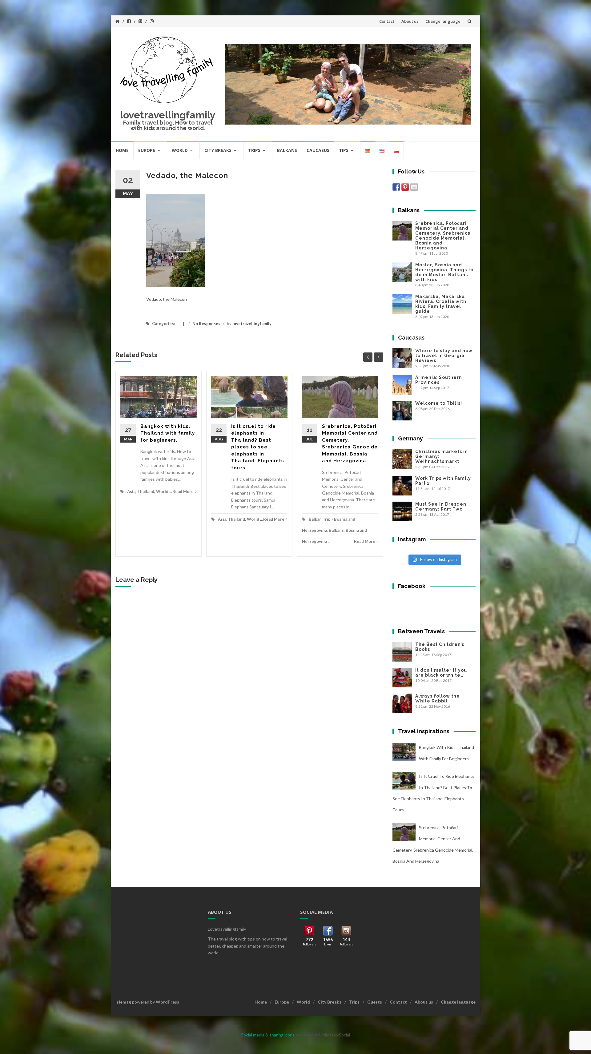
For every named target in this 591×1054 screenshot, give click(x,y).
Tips (343, 150)
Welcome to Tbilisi (438, 403)
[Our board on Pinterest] (405, 187)
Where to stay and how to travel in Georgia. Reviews (443, 355)
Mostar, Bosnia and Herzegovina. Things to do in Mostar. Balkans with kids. (444, 272)
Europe (146, 150)
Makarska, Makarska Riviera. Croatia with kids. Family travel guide (440, 304)
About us (409, 21)
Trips (254, 150)
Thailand (145, 491)
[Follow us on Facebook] (396, 187)
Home (122, 150)
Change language (442, 21)
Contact (386, 21)
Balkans (287, 150)
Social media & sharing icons (268, 1034)
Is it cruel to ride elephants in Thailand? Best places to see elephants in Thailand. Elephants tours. (257, 447)
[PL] (396, 150)
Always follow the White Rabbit (437, 698)
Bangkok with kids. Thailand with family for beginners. (167, 433)
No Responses (206, 323)
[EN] (382, 150)
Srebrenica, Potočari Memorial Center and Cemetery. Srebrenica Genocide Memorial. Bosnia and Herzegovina (443, 235)
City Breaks (217, 150)
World (180, 150)
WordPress (167, 1001)
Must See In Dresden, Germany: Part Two (441, 506)
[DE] (367, 150)
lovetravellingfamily (167, 115)
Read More (183, 491)
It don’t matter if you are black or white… (441, 673)
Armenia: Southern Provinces (438, 380)
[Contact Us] (414, 187)
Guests (374, 1001)
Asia (131, 491)
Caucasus (318, 150)
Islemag (123, 1001)
